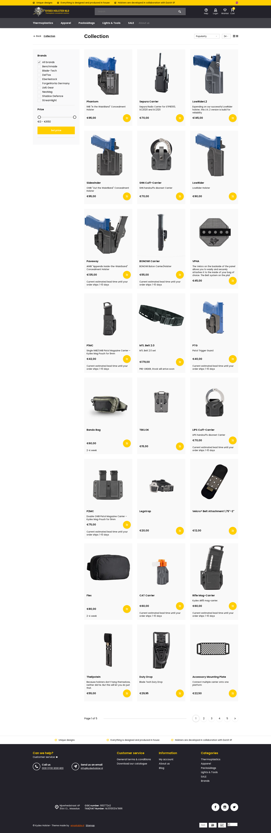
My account (166, 759)
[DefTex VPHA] (214, 233)
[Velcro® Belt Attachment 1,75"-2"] (214, 483)
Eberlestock (49, 79)
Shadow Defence (52, 96)
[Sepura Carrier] (161, 73)
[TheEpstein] (108, 649)
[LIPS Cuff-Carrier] (214, 402)
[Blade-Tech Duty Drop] (161, 649)
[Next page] (235, 718)
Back (38, 36)
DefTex (46, 75)
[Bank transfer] (203, 825)
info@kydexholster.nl (92, 768)
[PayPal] (232, 825)
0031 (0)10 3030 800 (53, 768)
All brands (48, 62)
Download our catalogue (132, 763)
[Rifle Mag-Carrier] (214, 567)
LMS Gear (48, 87)
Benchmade (49, 66)
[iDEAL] (213, 825)
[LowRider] (214, 155)
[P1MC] (108, 317)
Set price (56, 130)
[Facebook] (215, 807)
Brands (205, 781)
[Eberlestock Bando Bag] (108, 402)
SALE (131, 23)
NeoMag (47, 92)
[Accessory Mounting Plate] (214, 649)
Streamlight (49, 100)
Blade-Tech (49, 70)
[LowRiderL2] (214, 73)
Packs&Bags (87, 23)
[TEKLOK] (161, 402)
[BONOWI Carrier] (161, 233)
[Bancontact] (222, 825)
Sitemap (90, 825)
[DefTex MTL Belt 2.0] (161, 317)
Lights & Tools (111, 23)
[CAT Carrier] (161, 567)
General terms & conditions (134, 759)
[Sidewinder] (108, 155)
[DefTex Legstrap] (161, 483)
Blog (161, 768)
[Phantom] (108, 73)
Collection (49, 36)
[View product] (127, 118)
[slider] (39, 117)
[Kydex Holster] (51, 11)
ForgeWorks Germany (56, 83)
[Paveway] (108, 233)
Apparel (66, 23)
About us (144, 23)
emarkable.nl (77, 825)
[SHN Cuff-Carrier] (161, 155)
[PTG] (214, 317)
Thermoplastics (43, 23)
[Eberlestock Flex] (108, 567)
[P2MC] (108, 483)
